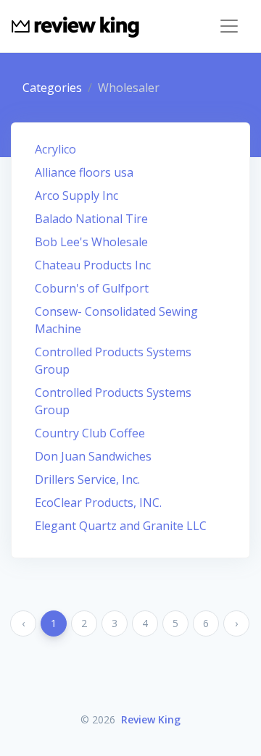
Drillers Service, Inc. (87, 479)
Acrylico (55, 149)
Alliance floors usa (84, 172)
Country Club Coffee (90, 433)
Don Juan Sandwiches (93, 456)
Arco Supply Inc (76, 195)
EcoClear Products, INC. (98, 503)
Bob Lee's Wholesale (91, 242)
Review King (151, 719)
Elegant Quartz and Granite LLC (121, 526)
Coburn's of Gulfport (92, 288)
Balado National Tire (91, 219)
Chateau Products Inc (93, 265)
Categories (52, 88)
